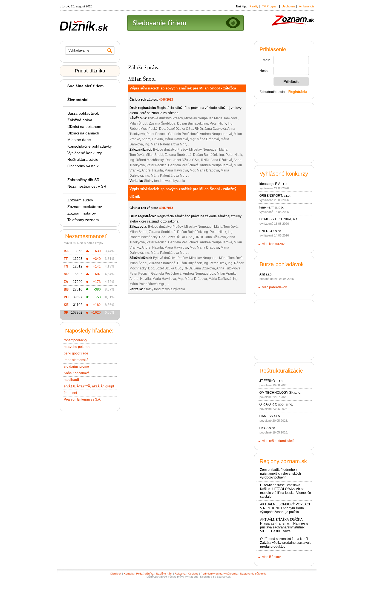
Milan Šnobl (138, 123)
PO (66, 297)
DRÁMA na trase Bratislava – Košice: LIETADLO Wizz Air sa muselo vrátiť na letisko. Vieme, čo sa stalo (285, 491)
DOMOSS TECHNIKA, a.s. (278, 219)
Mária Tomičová (226, 118)
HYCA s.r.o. (267, 428)
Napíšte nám (164, 573)
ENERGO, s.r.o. (270, 231)
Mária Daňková (220, 279)
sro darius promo (76, 366)
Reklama (180, 573)
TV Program (270, 6)
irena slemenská (76, 360)
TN (66, 266)
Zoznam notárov (81, 213)
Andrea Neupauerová (216, 134)
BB (66, 289)
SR (66, 312)
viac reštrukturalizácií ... (279, 441)
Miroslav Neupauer (198, 118)
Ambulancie (306, 6)
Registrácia (297, 92)
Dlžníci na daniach (83, 133)
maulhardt (71, 380)
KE (66, 305)
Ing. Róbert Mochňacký (147, 160)
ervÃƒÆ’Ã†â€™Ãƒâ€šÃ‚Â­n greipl (89, 386)
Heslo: (264, 71)
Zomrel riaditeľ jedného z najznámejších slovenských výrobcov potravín (280, 473)
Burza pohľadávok (83, 113)
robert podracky (75, 340)
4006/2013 (166, 100)
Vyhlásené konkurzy (84, 153)
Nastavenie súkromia (253, 573)
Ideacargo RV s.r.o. (273, 184)
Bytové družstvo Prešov (165, 118)
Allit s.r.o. (265, 274)
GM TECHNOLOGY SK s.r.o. (280, 393)
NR (66, 274)
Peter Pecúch (156, 134)
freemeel (70, 393)
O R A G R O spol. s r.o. (276, 404)
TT (66, 259)
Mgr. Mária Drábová (204, 139)
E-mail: (265, 60)
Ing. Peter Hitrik (214, 123)
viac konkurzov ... (275, 244)
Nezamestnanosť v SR (86, 186)
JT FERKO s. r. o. (271, 381)
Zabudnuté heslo (272, 92)
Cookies (193, 573)
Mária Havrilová (176, 139)
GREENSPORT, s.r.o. (274, 196)
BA (66, 251)
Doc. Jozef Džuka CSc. (176, 129)
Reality (253, 6)
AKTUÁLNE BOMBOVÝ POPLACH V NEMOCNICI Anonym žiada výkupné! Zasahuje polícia (286, 508)
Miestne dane (79, 139)
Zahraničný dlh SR (83, 180)
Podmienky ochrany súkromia (219, 573)
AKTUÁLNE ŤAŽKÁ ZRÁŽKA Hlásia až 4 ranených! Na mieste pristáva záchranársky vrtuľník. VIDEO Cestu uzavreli (284, 525)
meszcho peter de (77, 347)
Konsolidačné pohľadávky (89, 146)
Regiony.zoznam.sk (283, 461)
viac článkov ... (273, 557)
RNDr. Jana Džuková (210, 129)
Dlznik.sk (115, 573)
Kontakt (129, 573)
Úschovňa (288, 6)
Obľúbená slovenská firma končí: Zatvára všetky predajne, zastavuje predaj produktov (286, 542)
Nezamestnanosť (86, 236)
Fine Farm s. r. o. (271, 207)
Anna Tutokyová (228, 268)
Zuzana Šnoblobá (162, 123)
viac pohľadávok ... (276, 287)
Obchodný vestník (83, 166)
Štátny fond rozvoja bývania (164, 181)
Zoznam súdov (80, 200)
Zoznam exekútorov (84, 206)
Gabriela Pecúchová (183, 134)
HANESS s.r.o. (270, 416)
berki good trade (76, 353)
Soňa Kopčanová (77, 373)
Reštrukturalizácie (82, 159)
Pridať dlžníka (90, 71)
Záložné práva (79, 120)
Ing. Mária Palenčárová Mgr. (165, 144)
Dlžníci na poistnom (84, 126)
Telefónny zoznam (83, 220)
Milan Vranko (227, 273)
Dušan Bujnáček (189, 123)
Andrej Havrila (152, 139)
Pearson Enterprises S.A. (82, 399)
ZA (66, 282)
